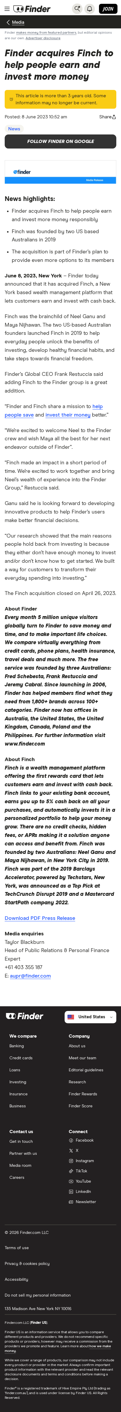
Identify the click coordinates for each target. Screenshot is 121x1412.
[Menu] (7, 8)
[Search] (77, 9)
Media (18, 22)
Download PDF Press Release (40, 918)
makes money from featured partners (46, 33)
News (14, 128)
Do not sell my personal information (38, 1295)
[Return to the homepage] (32, 8)
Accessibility (16, 1280)
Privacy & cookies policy (27, 1264)
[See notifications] (89, 9)
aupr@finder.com (30, 976)
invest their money (68, 415)
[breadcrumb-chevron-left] (8, 22)
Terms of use (17, 1248)
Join (108, 9)
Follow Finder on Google (60, 141)
